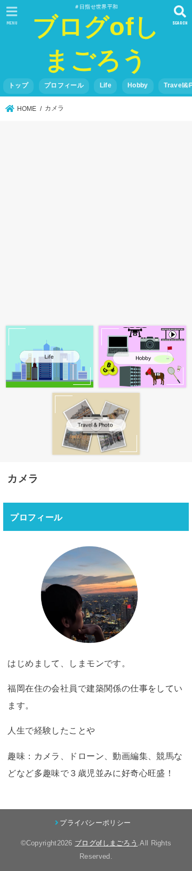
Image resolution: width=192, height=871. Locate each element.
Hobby (137, 85)
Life (105, 85)
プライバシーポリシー (95, 823)
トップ (18, 85)
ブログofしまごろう (106, 843)
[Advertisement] (96, 221)
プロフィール (64, 85)
